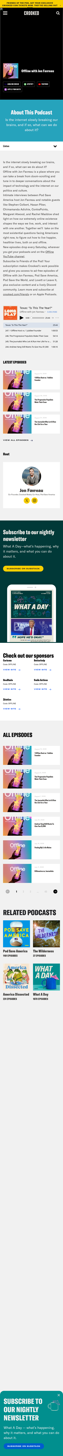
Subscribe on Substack (23, 1446)
